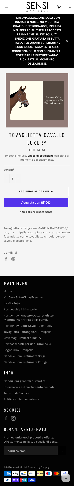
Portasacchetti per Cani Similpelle (27, 344)
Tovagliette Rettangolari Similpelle (27, 332)
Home (8, 291)
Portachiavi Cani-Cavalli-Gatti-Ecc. (28, 325)
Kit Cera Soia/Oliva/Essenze (23, 297)
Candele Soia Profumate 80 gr (24, 356)
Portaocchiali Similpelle (20, 309)
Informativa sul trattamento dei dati (29, 387)
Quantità (9, 170)
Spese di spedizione (41, 155)
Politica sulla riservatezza (21, 399)
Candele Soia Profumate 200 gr (25, 362)
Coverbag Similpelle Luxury (22, 338)
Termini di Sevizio (16, 393)
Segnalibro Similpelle (18, 350)
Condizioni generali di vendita (25, 381)
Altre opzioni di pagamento (36, 211)
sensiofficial (20, 467)
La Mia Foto (12, 303)
